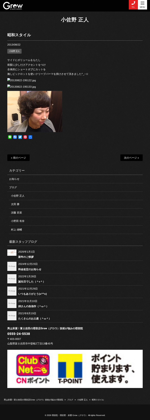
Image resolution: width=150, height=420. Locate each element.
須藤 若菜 (16, 212)
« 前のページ (18, 157)
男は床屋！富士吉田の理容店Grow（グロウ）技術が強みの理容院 (33, 400)
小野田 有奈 (18, 221)
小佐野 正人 (75, 20)
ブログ (13, 187)
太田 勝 (15, 204)
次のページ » (131, 157)
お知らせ (14, 178)
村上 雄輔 (16, 229)
